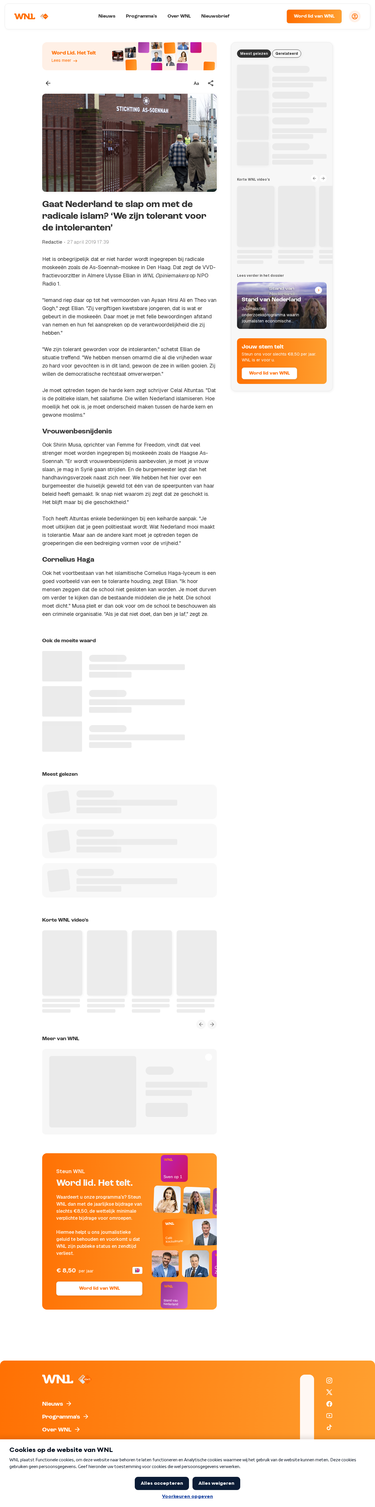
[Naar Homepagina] (31, 16)
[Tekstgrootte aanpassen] (196, 83)
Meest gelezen (254, 53)
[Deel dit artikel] (211, 83)
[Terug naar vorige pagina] (48, 83)
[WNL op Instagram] (329, 1380)
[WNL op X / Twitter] (329, 1392)
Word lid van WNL (314, 16)
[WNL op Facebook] (329, 1403)
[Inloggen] (355, 16)
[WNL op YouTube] (329, 1415)
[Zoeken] (274, 16)
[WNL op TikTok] (329, 1427)
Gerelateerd (286, 53)
